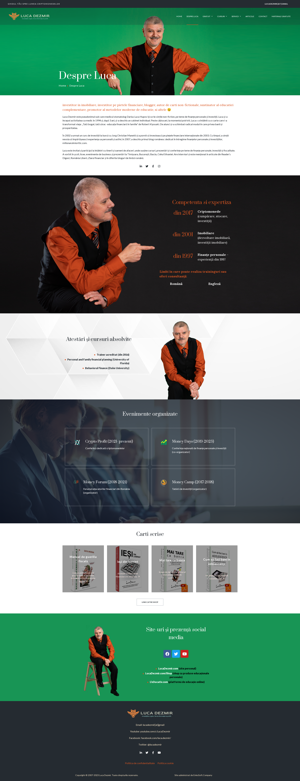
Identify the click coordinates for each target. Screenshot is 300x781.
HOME (179, 16)
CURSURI (221, 16)
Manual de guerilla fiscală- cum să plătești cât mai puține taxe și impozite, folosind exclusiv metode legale (83, 568)
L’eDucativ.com (159, 681)
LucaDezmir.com (168, 668)
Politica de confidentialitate (140, 763)
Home (62, 85)
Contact (263, 16)
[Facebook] (167, 654)
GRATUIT (206, 16)
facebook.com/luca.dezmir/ (156, 737)
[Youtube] (184, 654)
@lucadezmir (155, 744)
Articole (249, 16)
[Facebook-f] (153, 166)
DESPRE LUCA (192, 16)
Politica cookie (166, 763)
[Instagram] (159, 166)
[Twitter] (147, 166)
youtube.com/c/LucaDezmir (155, 731)
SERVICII (235, 16)
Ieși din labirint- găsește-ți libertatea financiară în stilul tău (127, 568)
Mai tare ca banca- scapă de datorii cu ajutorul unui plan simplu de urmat (172, 568)
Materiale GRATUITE (281, 16)
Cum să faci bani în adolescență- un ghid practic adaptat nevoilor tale (217, 568)
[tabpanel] (195, 249)
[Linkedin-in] (141, 166)
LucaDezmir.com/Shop (158, 673)
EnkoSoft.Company (202, 775)
